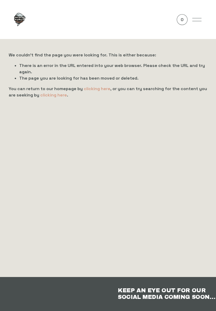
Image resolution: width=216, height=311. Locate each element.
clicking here (97, 88)
